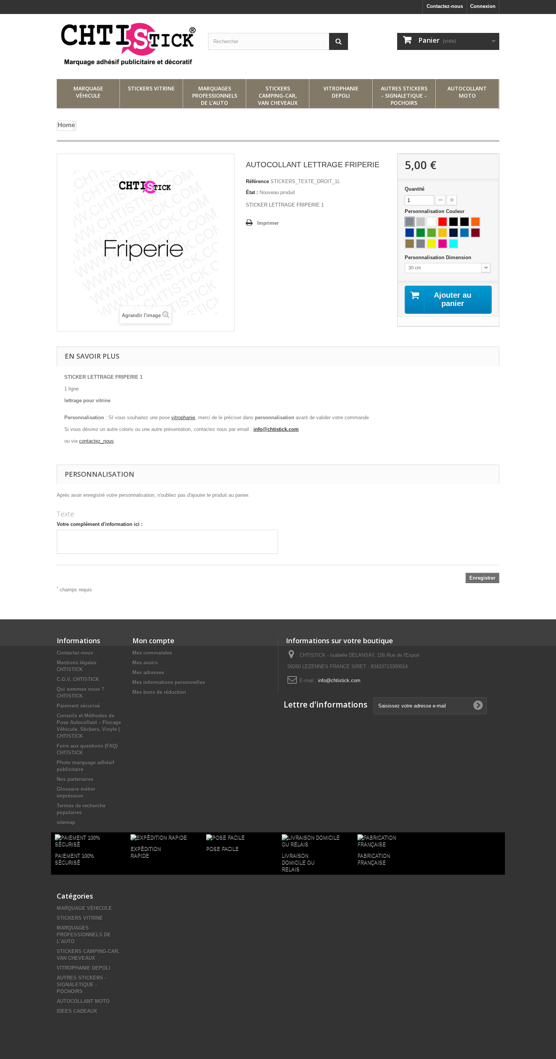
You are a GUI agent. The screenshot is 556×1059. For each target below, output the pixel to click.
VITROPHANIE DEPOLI (341, 92)
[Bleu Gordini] (464, 233)
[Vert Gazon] (420, 233)
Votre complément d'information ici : (100, 524)
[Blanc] (431, 222)
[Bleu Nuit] (453, 233)
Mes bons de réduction (159, 692)
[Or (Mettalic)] (409, 243)
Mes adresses (148, 672)
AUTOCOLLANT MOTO (467, 92)
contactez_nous (96, 441)
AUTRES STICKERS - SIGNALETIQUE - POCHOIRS (404, 95)
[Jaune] (442, 233)
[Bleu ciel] (453, 243)
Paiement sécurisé (78, 706)
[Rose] (442, 243)
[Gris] (409, 222)
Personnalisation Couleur (435, 211)
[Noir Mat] (464, 222)
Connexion (482, 6)
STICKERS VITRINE (151, 88)
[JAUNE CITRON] (431, 243)
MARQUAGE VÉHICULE (88, 92)
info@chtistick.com (276, 429)
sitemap (66, 822)
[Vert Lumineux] (431, 233)
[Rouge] (442, 222)
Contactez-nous (445, 6)
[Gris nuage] (420, 222)
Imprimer (268, 223)
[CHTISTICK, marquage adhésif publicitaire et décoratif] (127, 45)
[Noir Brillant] (453, 222)
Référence (257, 181)
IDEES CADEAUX (77, 1011)
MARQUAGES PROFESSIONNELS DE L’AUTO (214, 95)
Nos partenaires (75, 779)
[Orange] (475, 222)
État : (252, 192)
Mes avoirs (145, 663)
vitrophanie (183, 417)
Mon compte (153, 640)
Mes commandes (152, 653)
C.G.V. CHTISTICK (78, 679)
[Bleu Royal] (409, 233)
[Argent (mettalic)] (420, 243)
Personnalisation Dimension (439, 257)
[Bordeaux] (475, 233)
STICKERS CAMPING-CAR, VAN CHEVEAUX (278, 95)
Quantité (414, 189)
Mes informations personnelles (168, 682)
